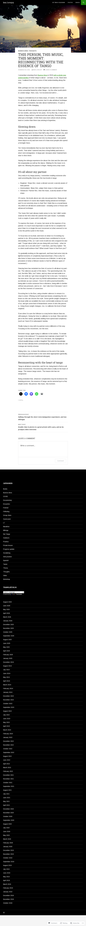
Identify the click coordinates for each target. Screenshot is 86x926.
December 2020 (8, 809)
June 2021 (6, 797)
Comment (60, 461)
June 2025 (6, 643)
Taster (5, 564)
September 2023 (8, 707)
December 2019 (8, 850)
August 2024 (7, 666)
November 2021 (8, 779)
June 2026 (6, 606)
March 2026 (7, 617)
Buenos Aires (23, 51)
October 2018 (7, 903)
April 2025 (6, 651)
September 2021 (8, 786)
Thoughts (32, 51)
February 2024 (8, 688)
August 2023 (7, 711)
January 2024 (7, 692)
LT (4, 523)
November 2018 (8, 899)
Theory (5, 568)
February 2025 (8, 654)
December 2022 (8, 741)
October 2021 (7, 782)
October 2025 (7, 632)
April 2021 (6, 805)
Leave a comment (51, 70)
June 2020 (6, 831)
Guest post (7, 519)
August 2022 (7, 756)
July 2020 (6, 828)
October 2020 (7, 816)
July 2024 (6, 670)
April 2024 (6, 681)
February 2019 (8, 888)
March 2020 (7, 839)
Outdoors (6, 538)
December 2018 (8, 895)
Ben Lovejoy (37, 70)
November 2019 (8, 854)
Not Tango (6, 534)
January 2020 (7, 846)
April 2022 (6, 764)
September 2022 (8, 752)
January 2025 (7, 658)
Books (5, 489)
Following (6, 511)
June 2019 (6, 873)
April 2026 (6, 613)
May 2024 (6, 677)
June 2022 (6, 760)
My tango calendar (58, 2)
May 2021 (6, 801)
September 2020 (8, 820)
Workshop (6, 579)
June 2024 (6, 673)
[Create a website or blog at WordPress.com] (4, 912)
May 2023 (6, 722)
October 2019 (7, 858)
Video (5, 575)
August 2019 (7, 865)
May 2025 (6, 647)
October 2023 (7, 703)
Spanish (6, 560)
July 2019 (6, 869)
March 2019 (7, 884)
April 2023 (6, 726)
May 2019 (6, 876)
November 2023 (8, 700)
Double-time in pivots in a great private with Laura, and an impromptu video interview (41, 427)
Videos (77, 2)
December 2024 (8, 662)
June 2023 (6, 718)
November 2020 (8, 813)
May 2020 (6, 835)
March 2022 (7, 767)
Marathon (6, 526)
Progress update (8, 549)
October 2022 (7, 749)
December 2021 (8, 775)
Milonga (5, 530)
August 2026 (7, 602)
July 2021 (6, 794)
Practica (5, 541)
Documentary (7, 500)
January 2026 (7, 621)
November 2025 (8, 628)
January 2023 (7, 737)
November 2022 (8, 745)
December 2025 (8, 624)
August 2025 (7, 639)
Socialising (6, 553)
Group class (7, 515)
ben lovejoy (8, 2)
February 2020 (8, 843)
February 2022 (8, 771)
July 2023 (6, 715)
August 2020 (7, 824)
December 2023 (8, 696)
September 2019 (8, 861)
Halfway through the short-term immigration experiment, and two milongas (42, 417)
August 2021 (7, 790)
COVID (5, 496)
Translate (19, 594)
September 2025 (8, 636)
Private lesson (8, 545)
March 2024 (7, 685)
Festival (5, 508)
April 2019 (6, 880)
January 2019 (7, 892)
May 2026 (6, 609)
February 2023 (8, 733)
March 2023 (7, 730)
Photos (70, 2)
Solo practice (7, 557)
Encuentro (6, 504)
